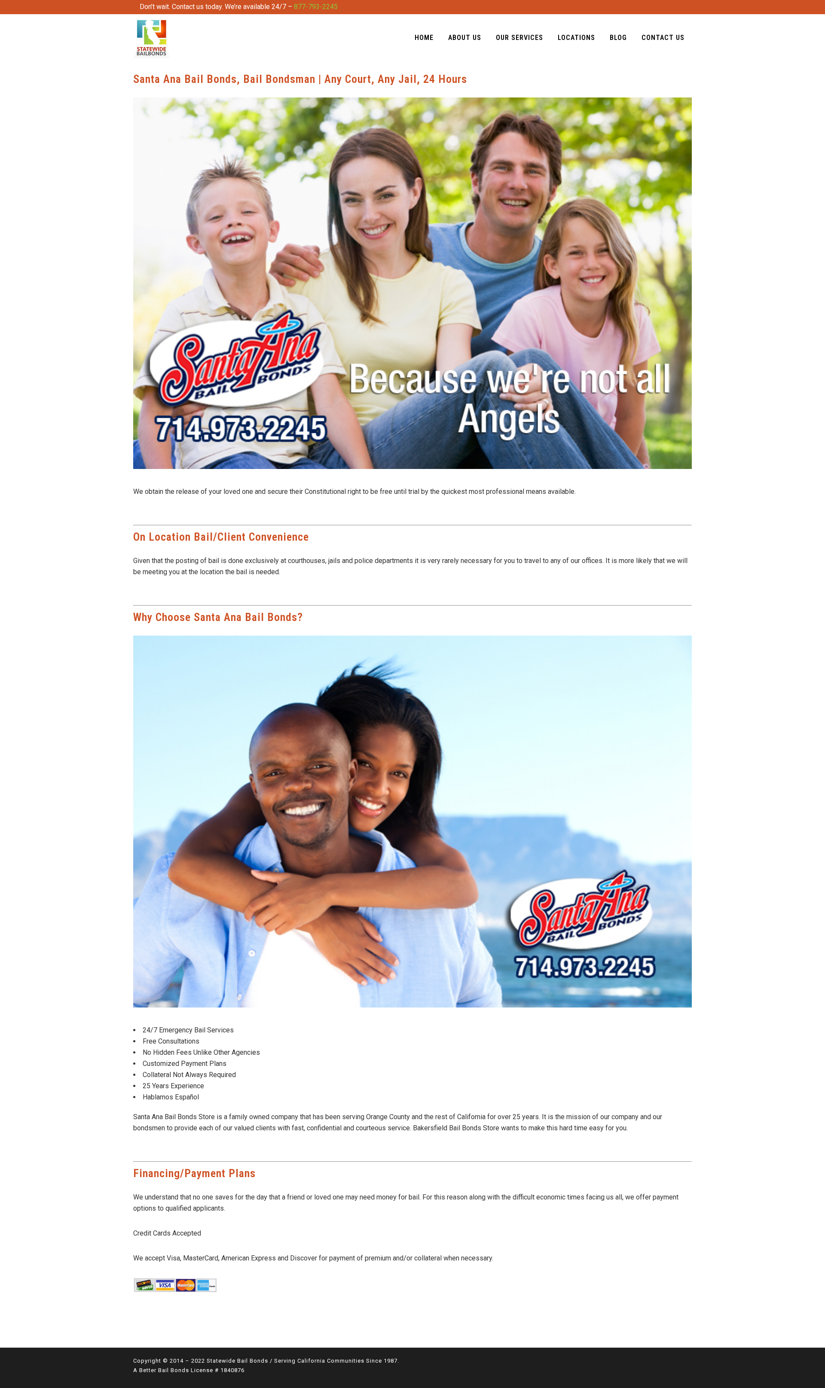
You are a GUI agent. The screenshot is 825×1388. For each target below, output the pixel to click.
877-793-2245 (316, 7)
